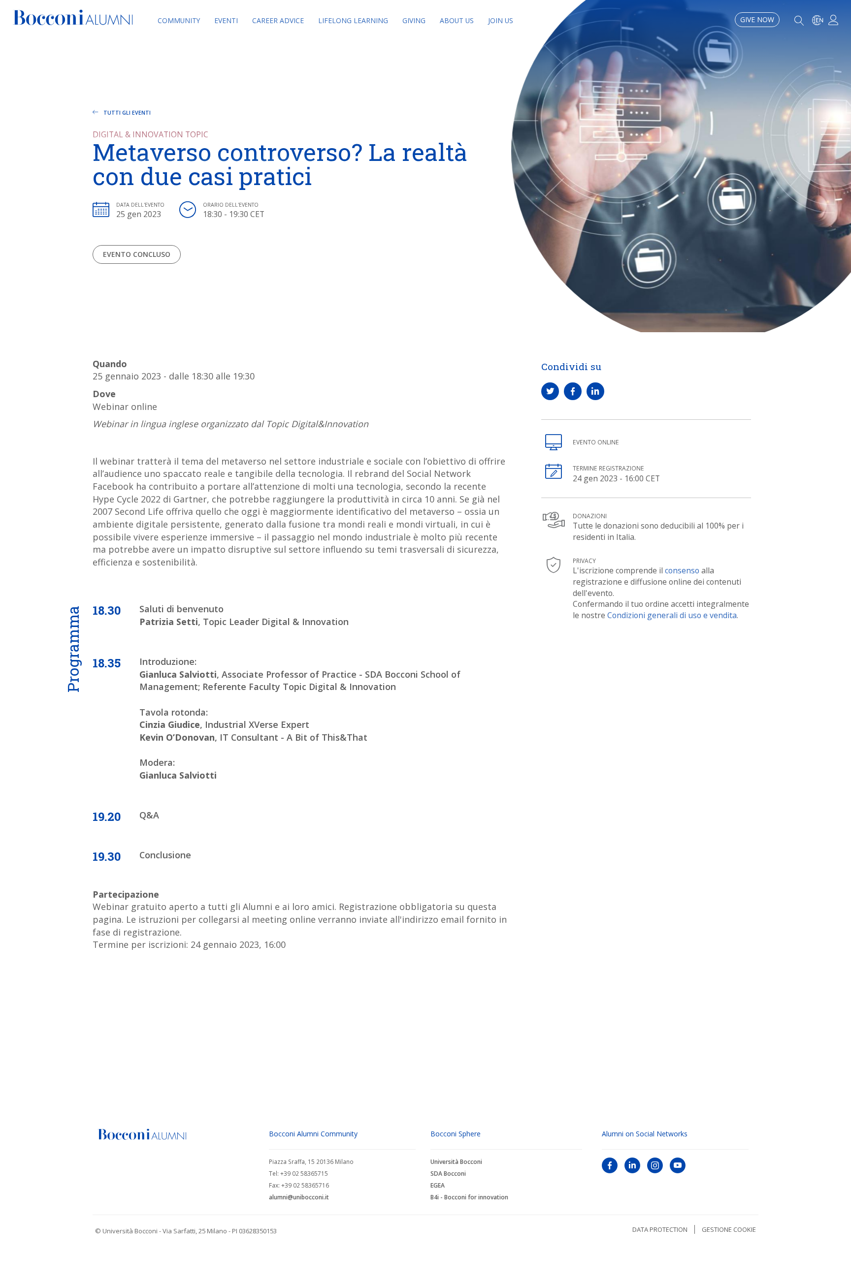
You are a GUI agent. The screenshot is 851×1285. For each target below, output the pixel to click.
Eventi (226, 21)
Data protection (659, 1229)
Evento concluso (136, 254)
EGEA (437, 1185)
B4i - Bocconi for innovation (469, 1197)
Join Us (500, 21)
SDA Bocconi (448, 1173)
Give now (757, 19)
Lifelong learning (353, 21)
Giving (414, 21)
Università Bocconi (456, 1162)
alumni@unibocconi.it (299, 1197)
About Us (457, 21)
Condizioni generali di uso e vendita (672, 615)
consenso (682, 570)
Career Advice (278, 21)
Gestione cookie (729, 1229)
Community (179, 21)
